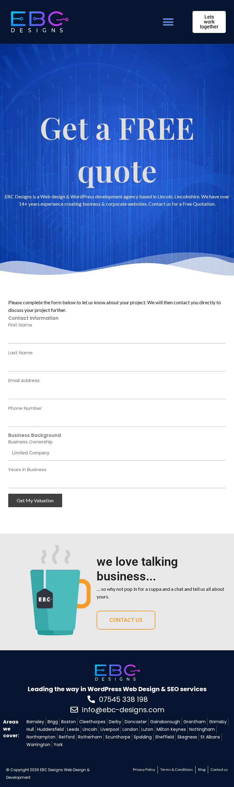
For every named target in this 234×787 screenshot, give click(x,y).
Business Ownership (30, 442)
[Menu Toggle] (168, 22)
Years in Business (27, 469)
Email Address (24, 380)
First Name (20, 325)
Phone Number (25, 408)
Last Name (20, 352)
